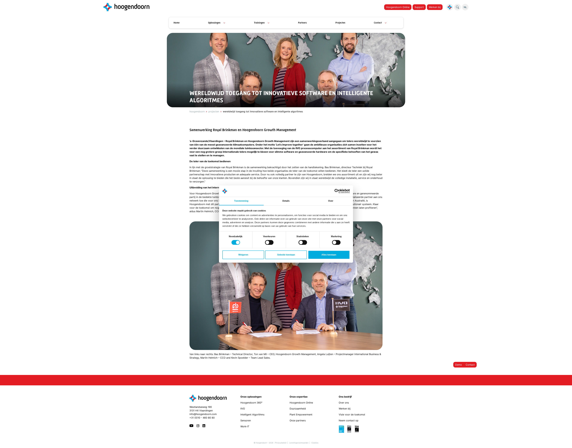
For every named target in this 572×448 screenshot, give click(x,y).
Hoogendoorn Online (397, 7)
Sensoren (245, 420)
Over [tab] (330, 201)
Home (176, 22)
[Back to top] (566, 442)
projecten (213, 111)
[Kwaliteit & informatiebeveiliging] (350, 428)
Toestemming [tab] (241, 201)
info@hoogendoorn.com (203, 414)
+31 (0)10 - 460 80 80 (202, 417)
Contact (378, 22)
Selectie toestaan (286, 255)
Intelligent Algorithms (252, 414)
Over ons (344, 402)
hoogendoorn (197, 111)
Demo (458, 364)
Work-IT (244, 426)
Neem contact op (348, 420)
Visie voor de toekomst (352, 414)
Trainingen (259, 22)
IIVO (242, 408)
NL (465, 7)
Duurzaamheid (298, 408)
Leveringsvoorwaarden (298, 443)
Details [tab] (286, 201)
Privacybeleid (280, 443)
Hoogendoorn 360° (251, 402)
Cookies (314, 443)
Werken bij (435, 7)
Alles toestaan (328, 255)
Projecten (340, 22)
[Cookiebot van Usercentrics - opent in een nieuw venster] (337, 191)
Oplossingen (214, 22)
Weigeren (243, 255)
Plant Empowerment (301, 414)
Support (419, 7)
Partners (302, 22)
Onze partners (298, 420)
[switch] (269, 242)
